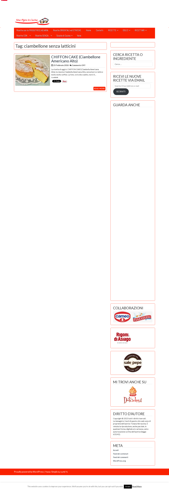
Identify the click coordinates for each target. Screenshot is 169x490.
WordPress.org (119, 461)
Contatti (99, 30)
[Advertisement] (132, 203)
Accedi (116, 450)
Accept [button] (127, 487)
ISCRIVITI (120, 91)
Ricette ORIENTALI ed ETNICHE (67, 30)
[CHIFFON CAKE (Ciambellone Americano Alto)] (32, 70)
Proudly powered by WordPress (29, 472)
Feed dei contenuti (120, 454)
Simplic (54, 472)
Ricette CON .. (22, 35)
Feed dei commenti (120, 457)
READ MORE (99, 88)
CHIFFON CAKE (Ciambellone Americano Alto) (75, 59)
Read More (137, 486)
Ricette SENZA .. (42, 35)
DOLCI (125, 30)
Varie (79, 35)
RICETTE (112, 30)
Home (88, 30)
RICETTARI (140, 30)
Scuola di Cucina (63, 35)
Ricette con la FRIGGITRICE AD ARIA (32, 30)
